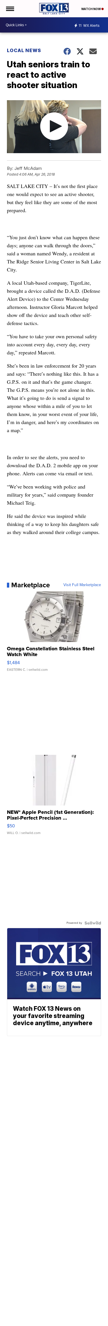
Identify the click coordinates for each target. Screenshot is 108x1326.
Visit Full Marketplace (82, 585)
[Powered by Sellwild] (92, 923)
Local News (24, 50)
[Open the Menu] (9, 8)
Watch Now (91, 9)
